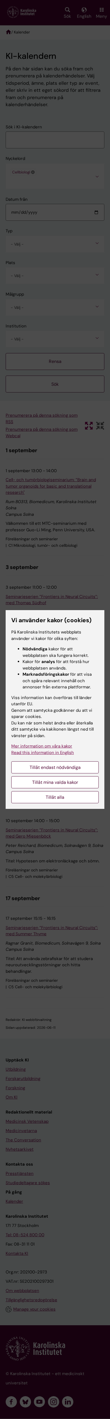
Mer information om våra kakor (41, 746)
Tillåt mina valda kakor (55, 782)
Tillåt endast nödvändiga (55, 767)
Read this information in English (42, 752)
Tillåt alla (55, 797)
